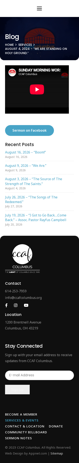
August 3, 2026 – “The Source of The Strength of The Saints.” (33, 181)
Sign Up (17, 389)
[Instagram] (15, 305)
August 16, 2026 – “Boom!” (25, 152)
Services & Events (22, 420)
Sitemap (57, 453)
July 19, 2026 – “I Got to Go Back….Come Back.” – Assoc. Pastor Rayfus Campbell (35, 217)
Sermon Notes (18, 438)
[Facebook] (6, 305)
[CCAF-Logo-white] (22, 258)
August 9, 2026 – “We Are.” (25, 165)
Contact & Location (24, 426)
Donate (56, 426)
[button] (39, 8)
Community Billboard (26, 432)
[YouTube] (26, 305)
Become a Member (21, 414)
